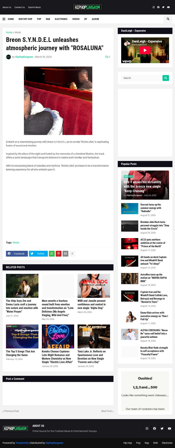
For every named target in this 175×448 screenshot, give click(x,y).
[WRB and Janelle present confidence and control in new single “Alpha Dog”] (94, 286)
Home (9, 32)
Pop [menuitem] (39, 19)
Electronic (167, 442)
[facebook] (158, 7)
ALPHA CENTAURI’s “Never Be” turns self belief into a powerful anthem (154, 334)
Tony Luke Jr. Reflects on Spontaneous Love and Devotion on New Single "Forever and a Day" (92, 357)
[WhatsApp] (52, 254)
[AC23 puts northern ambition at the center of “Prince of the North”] (129, 243)
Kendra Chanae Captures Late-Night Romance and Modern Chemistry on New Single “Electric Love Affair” (57, 357)
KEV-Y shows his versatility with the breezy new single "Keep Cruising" (142, 186)
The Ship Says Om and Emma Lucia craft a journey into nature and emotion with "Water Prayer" (22, 306)
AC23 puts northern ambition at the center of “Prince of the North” (152, 243)
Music (18, 32)
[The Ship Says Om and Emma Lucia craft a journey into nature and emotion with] (22, 286)
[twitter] (163, 7)
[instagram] (153, 7)
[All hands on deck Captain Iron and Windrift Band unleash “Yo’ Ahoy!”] (129, 261)
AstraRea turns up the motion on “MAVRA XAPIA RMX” (153, 278)
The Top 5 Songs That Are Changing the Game (20, 353)
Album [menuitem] (95, 19)
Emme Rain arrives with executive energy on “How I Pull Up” (154, 316)
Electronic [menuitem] (61, 19)
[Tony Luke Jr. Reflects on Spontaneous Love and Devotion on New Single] (94, 336)
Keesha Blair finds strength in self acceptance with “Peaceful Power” (154, 351)
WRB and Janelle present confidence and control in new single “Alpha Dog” (92, 304)
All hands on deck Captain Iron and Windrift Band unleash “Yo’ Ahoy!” (153, 260)
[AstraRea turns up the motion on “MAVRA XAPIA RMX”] (129, 278)
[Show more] (72, 254)
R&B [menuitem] (48, 19)
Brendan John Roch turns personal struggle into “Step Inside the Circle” (154, 225)
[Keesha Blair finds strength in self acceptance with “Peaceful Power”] (129, 351)
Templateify (22, 442)
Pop (138, 442)
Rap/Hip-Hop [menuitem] (25, 19)
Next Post (106, 411)
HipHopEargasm (54, 442)
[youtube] (168, 7)
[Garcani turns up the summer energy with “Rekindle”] (129, 208)
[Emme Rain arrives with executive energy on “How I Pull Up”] (129, 316)
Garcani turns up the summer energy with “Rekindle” (150, 208)
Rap (147, 442)
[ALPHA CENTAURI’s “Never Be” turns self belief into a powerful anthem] (129, 334)
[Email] (65, 254)
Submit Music (34, 7)
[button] (5, 19)
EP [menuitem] (85, 19)
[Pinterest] (59, 254)
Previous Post (11, 411)
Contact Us (20, 7)
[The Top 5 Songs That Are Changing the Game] (22, 336)
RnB (155, 442)
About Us (7, 7)
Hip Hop (127, 442)
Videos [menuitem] (76, 19)
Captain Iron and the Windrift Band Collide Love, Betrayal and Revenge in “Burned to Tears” (154, 297)
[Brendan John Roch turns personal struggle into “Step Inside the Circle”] (129, 226)
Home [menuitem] (11, 19)
